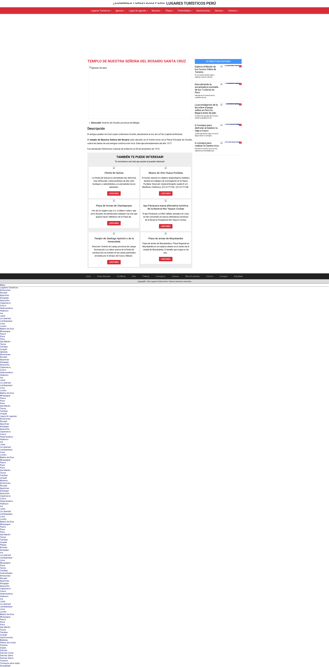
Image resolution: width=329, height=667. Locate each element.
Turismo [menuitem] (4, 660)
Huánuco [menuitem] (4, 310)
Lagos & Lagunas (137, 10)
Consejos (223, 276)
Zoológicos (160, 276)
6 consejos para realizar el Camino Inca (207, 144)
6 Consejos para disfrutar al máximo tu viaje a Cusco (206, 128)
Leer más (114, 193)
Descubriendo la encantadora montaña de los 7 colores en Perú (206, 88)
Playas (169, 10)
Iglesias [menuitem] (4, 352)
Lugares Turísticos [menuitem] (9, 287)
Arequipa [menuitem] (4, 298)
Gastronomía (202, 10)
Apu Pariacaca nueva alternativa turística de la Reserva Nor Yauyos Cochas (165, 207)
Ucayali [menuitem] (3, 349)
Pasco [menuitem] (3, 334)
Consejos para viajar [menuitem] (10, 663)
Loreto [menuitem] (3, 326)
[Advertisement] (164, 37)
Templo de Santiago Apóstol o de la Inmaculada (114, 240)
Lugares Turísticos (100, 10)
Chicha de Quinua (113, 172)
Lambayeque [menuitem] (6, 321)
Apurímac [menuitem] (4, 295)
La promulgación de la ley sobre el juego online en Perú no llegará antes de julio (206, 108)
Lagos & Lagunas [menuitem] (8, 416)
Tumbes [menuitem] (4, 346)
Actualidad (238, 276)
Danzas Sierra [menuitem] (6, 658)
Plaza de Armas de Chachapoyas (114, 205)
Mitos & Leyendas (192, 276)
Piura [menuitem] (2, 336)
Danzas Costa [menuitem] (6, 653)
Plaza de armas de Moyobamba (165, 238)
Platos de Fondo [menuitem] (8, 642)
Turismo (232, 10)
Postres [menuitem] (4, 645)
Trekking (145, 276)
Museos (156, 10)
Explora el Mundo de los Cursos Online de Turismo (205, 69)
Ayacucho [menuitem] (5, 300)
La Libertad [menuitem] (5, 318)
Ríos (134, 276)
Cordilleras (121, 276)
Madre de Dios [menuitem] (7, 328)
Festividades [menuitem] (6, 573)
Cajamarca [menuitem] (5, 303)
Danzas (218, 10)
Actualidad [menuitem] (5, 665)
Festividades (184, 10)
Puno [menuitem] (2, 339)
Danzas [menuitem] (3, 650)
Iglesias (119, 10)
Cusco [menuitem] (3, 305)
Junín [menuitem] (2, 316)
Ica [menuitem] (1, 313)
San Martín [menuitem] (5, 341)
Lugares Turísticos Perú (190, 3)
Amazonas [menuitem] (5, 290)
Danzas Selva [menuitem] (6, 655)
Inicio (88, 276)
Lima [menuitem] (2, 323)
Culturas (175, 276)
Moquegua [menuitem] (5, 331)
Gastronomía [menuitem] (6, 637)
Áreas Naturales (103, 276)
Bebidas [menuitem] (4, 640)
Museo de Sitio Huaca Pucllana (166, 172)
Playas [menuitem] (3, 545)
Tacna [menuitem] (3, 344)
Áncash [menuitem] (3, 292)
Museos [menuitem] (4, 480)
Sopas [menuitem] (3, 647)
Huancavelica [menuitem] (6, 308)
